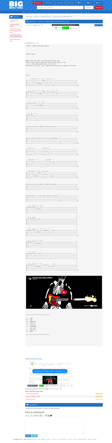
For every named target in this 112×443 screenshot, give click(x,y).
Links (70, 439)
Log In (99, 3)
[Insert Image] (36, 415)
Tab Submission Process (14, 21)
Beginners (38, 3)
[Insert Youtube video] (48, 415)
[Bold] (26, 415)
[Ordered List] (39, 415)
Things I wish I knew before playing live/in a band (16, 30)
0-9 (24, 12)
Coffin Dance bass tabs (32, 393)
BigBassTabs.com (31, 439)
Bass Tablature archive (44, 439)
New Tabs (71, 3)
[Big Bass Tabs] (16, 5)
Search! (99, 7)
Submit (61, 3)
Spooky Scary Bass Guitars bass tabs (63, 16)
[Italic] (29, 415)
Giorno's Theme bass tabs (33, 396)
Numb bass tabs (30, 399)
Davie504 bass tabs (46, 16)
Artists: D (36, 16)
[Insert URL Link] (34, 415)
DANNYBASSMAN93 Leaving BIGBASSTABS (16, 36)
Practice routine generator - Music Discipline (85, 439)
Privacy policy (63, 439)
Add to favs (99, 25)
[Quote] (44, 415)
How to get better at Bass (15, 40)
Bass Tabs (29, 16)
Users (90, 3)
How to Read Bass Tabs (55, 389)
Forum (81, 3)
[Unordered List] (41, 415)
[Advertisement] (15, 68)
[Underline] (31, 415)
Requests (50, 3)
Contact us (55, 439)
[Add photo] (51, 415)
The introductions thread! (14, 25)
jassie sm (35, 43)
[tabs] (46, 415)
